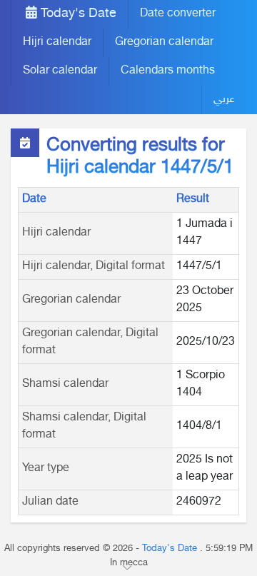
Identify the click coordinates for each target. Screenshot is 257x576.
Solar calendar (60, 71)
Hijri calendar (57, 42)
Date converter (178, 14)
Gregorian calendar (164, 42)
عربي (224, 99)
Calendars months (168, 71)
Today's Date (76, 14)
